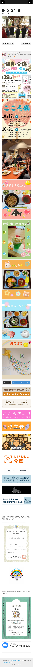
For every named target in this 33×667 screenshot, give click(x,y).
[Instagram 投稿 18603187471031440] (16, 279)
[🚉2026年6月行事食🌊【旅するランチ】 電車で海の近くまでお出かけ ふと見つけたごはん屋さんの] (16, 319)
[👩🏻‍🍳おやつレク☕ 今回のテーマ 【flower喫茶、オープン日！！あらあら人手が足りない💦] (16, 239)
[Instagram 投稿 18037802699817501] (16, 199)
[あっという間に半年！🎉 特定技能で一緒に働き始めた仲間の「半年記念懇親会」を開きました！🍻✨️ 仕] (16, 159)
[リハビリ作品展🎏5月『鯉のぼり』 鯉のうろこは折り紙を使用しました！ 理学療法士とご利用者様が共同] (16, 359)
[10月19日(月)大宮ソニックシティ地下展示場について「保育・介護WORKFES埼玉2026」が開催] (16, 78)
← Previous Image (8, 43)
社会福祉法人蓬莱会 (16, 660)
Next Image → (26, 43)
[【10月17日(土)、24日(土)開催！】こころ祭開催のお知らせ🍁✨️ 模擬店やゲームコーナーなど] (16, 119)
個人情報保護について (8, 662)
